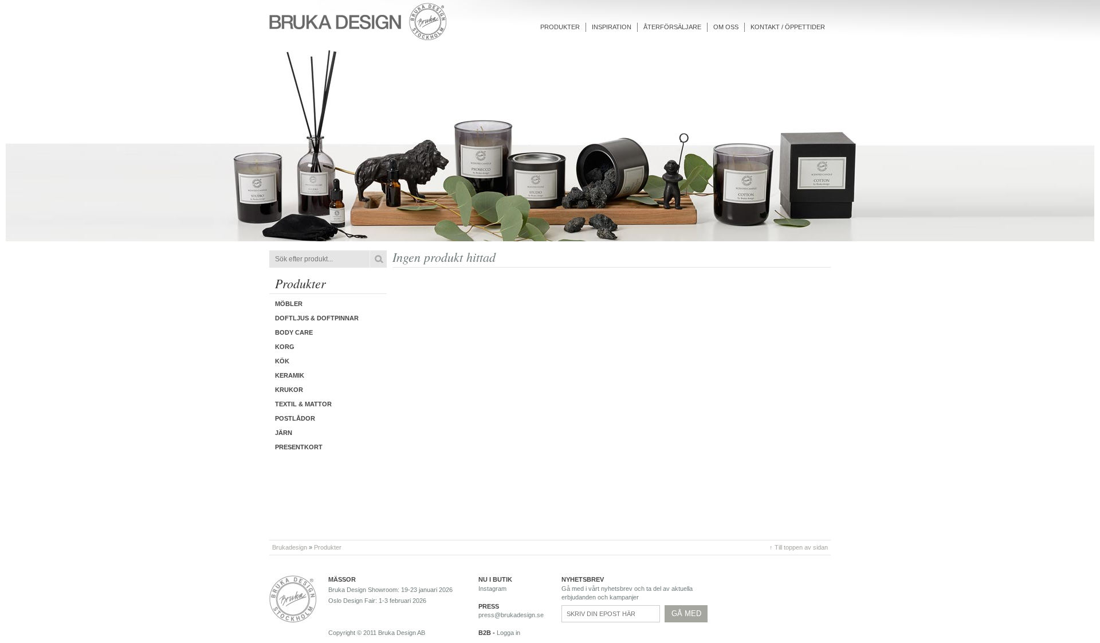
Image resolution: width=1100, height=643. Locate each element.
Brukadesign (289, 547)
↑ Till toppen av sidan (798, 547)
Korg (284, 346)
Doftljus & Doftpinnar (317, 318)
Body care (294, 332)
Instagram (492, 588)
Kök (282, 361)
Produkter (560, 26)
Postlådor (295, 418)
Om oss (725, 26)
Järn (283, 432)
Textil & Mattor (303, 404)
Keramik (289, 375)
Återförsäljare (672, 26)
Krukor (289, 389)
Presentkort (299, 447)
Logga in (508, 632)
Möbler (288, 303)
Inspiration (611, 26)
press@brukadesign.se (511, 614)
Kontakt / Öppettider (788, 26)
